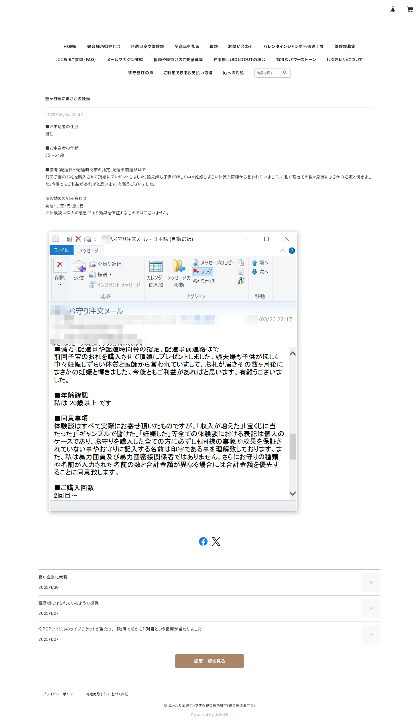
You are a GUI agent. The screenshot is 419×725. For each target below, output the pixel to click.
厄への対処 (233, 72)
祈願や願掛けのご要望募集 (178, 59)
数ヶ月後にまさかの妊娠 (67, 98)
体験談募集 (344, 46)
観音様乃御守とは (103, 46)
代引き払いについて (345, 59)
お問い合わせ (240, 46)
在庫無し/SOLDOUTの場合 (239, 59)
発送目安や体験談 (147, 46)
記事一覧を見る (209, 661)
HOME (70, 46)
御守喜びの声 (141, 72)
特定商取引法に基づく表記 (107, 694)
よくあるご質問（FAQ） (76, 59)
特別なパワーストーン (296, 59)
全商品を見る (186, 46)
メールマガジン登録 (125, 59)
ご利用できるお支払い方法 (188, 72)
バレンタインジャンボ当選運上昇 (293, 46)
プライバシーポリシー (60, 694)
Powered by (203, 714)
